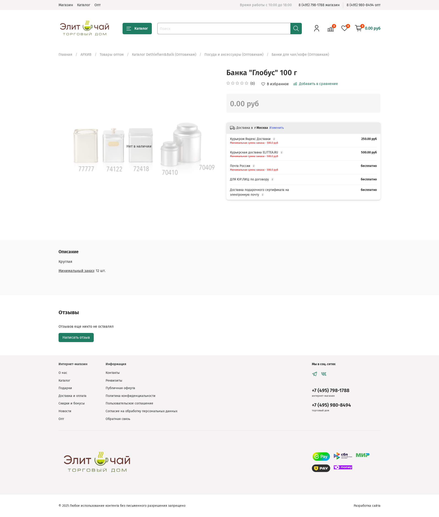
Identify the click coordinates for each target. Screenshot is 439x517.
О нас (63, 373)
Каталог (83, 5)
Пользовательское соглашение (129, 403)
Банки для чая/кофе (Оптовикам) (300, 54)
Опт (97, 5)
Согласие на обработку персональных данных (141, 411)
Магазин (66, 5)
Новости (65, 411)
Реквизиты (114, 380)
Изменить (276, 128)
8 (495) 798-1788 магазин (319, 5)
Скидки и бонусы (72, 403)
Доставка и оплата (72, 396)
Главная (65, 54)
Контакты (113, 373)
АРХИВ (85, 54)
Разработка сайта (367, 506)
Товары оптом (112, 54)
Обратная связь (118, 419)
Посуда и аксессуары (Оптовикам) (233, 54)
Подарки (65, 388)
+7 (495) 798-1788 (330, 390)
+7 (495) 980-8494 (331, 405)
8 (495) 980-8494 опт (363, 5)
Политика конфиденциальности (130, 396)
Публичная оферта (120, 388)
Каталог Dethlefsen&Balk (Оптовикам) (164, 54)
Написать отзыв (76, 337)
